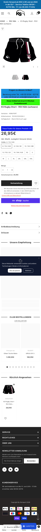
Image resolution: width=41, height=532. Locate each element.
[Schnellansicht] (14, 384)
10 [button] (34, 367)
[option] (20, 49)
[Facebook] (2, 213)
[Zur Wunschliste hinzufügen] (36, 183)
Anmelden (31, 461)
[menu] (2, 13)
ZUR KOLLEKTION (20, 321)
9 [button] (31, 367)
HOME (2, 21)
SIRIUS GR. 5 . (30, 353)
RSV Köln (12, 21)
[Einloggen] (32, 13)
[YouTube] (16, 469)
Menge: (3, 166)
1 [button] (7, 367)
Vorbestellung (16, 183)
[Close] (39, 258)
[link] (20, 304)
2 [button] (10, 367)
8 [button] (28, 367)
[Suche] (9, 13)
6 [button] (22, 367)
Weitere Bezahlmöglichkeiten (20, 205)
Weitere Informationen (20, 266)
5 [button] (19, 367)
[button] (33, 67)
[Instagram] (10, 469)
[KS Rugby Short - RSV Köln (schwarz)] (9, 389)
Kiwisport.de (10, 350)
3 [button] (13, 367)
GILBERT (30, 350)
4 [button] (16, 367)
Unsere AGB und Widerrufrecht (11, 195)
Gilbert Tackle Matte (10, 353)
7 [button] (25, 367)
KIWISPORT (13, 113)
